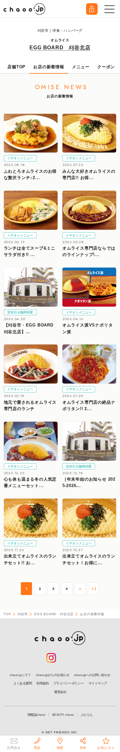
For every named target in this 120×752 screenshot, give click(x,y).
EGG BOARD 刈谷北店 (59, 47)
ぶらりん (87, 714)
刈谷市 (23, 614)
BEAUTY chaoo (63, 714)
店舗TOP (16, 66)
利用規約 (42, 683)
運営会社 (60, 692)
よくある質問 (22, 683)
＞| (93, 589)
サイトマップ (98, 683)
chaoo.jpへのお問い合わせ (92, 675)
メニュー (81, 66)
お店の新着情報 (48, 66)
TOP (7, 614)
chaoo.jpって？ (20, 675)
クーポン (106, 66)
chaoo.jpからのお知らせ (52, 675)
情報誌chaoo (36, 714)
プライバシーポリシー (68, 683)
